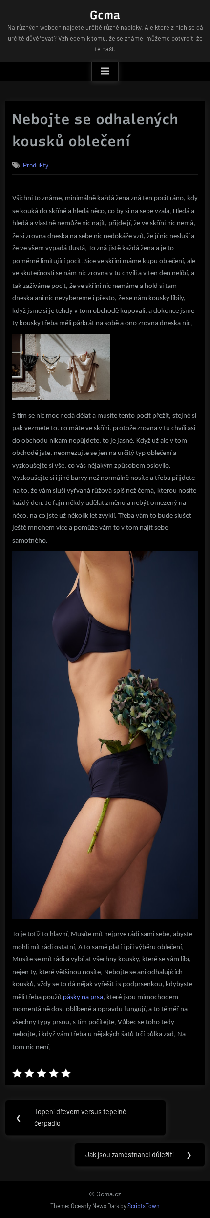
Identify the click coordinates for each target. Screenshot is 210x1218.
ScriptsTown (143, 1205)
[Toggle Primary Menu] (105, 71)
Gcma (105, 15)
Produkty (35, 165)
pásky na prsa (83, 997)
